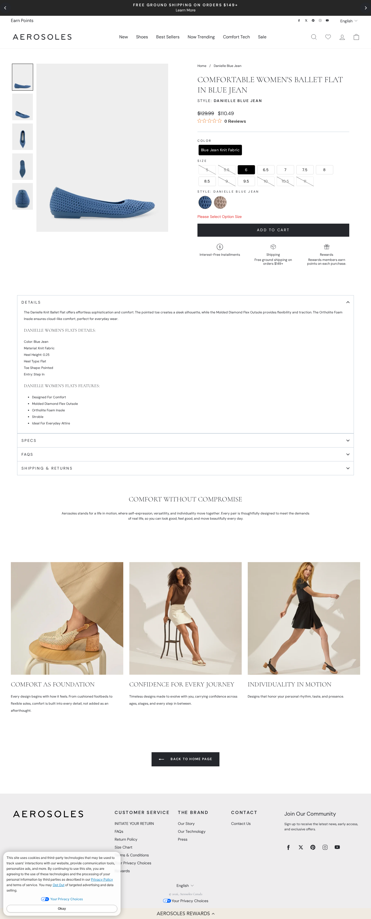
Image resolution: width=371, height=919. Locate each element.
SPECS (29, 440)
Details (31, 302)
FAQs (119, 831)
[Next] (365, 7)
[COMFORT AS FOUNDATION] (67, 618)
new (123, 37)
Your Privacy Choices (133, 863)
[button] (185, 913)
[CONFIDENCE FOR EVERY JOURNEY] (185, 618)
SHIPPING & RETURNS (47, 468)
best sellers (168, 37)
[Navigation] (185, 8)
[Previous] (5, 7)
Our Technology (192, 831)
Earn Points (22, 20)
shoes (142, 37)
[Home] (42, 36)
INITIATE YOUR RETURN (134, 823)
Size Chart (123, 847)
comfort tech (236, 37)
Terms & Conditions (132, 855)
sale (262, 37)
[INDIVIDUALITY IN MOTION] (304, 618)
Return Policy (126, 839)
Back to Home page (190, 759)
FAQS (27, 454)
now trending (201, 37)
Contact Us (241, 823)
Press (182, 839)
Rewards (122, 870)
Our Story (186, 823)
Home (201, 66)
